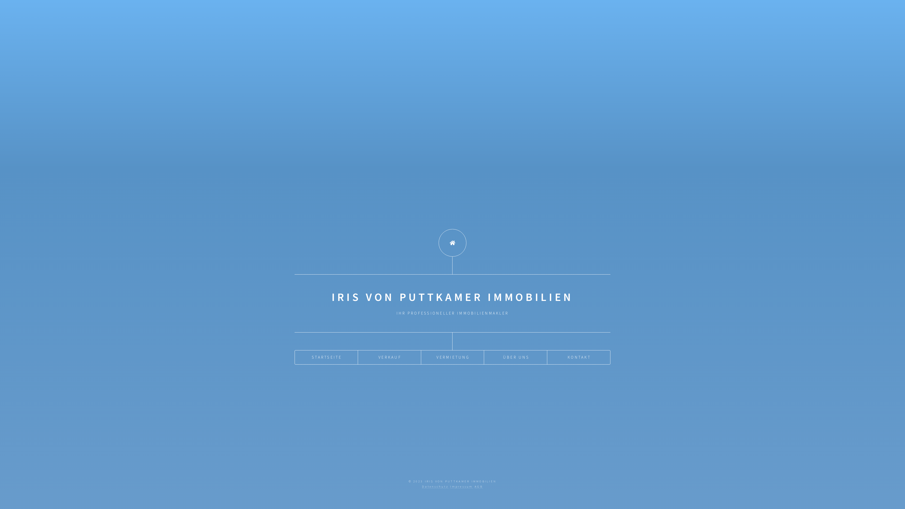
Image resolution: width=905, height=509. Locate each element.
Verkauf (389, 357)
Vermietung (452, 357)
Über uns (516, 357)
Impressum (461, 486)
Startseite (327, 357)
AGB (479, 486)
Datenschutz (435, 486)
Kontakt (579, 357)
